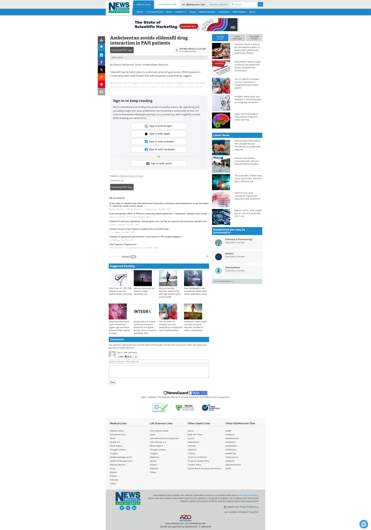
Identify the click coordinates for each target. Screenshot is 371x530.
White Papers (116, 445)
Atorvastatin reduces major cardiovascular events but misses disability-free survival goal (247, 66)
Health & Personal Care (121, 461)
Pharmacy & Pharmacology (238, 239)
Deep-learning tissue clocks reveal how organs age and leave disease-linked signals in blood (119, 327)
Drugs (113, 468)
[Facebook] (101, 62)
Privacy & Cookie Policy (199, 461)
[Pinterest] (101, 84)
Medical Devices (118, 464)
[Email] (101, 91)
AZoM (228, 430)
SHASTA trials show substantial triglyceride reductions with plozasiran (247, 196)
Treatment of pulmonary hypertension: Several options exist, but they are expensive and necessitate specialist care (157, 221)
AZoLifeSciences (233, 464)
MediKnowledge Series (121, 457)
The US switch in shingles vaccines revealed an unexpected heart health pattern (170, 326)
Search (191, 438)
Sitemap (192, 445)
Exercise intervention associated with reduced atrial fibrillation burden (246, 161)
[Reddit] (101, 77)
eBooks (113, 472)
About (190, 430)
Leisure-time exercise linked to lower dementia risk (144, 291)
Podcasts (114, 479)
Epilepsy (229, 253)
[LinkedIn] (101, 54)
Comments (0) (116, 180)
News (112, 438)
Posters (113, 476)
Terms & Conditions (197, 457)
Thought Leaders (118, 449)
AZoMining (230, 453)
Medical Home (144, 4)
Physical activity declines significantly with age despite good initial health (169, 292)
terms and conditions (247, 495)
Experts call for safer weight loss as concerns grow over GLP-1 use (248, 213)
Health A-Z (115, 442)
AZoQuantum (231, 457)
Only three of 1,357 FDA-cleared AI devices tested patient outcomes (120, 291)
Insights (114, 453)
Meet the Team (195, 434)
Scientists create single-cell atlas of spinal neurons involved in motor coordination (195, 326)
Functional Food (117, 434)
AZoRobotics (231, 445)
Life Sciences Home (167, 4)
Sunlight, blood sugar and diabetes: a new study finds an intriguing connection (247, 99)
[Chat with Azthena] (363, 524)
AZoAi (228, 468)
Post (112, 382)
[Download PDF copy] (101, 40)
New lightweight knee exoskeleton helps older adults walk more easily (195, 291)
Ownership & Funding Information (204, 468)
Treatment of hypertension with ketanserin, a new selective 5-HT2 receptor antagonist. (145, 237)
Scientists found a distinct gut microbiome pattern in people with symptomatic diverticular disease (247, 48)
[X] (101, 69)
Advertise (192, 449)
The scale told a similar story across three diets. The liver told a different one (248, 178)
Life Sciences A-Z (158, 442)
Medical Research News (131, 176)
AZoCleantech (232, 438)
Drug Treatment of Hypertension (122, 244)
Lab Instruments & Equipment (164, 438)
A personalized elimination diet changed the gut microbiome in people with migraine (247, 145)
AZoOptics (230, 442)
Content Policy (194, 464)
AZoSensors (231, 449)
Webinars (154, 457)
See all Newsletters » (223, 281)
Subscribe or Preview (235, 242)
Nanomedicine (232, 267)
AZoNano (229, 434)
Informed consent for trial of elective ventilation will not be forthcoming (138, 229)
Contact (191, 453)
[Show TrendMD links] (207, 256)
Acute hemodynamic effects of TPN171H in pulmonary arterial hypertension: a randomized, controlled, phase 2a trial (158, 214)
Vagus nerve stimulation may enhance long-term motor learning (246, 117)
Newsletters (193, 442)
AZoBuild (229, 461)
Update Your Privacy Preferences (242, 506)
